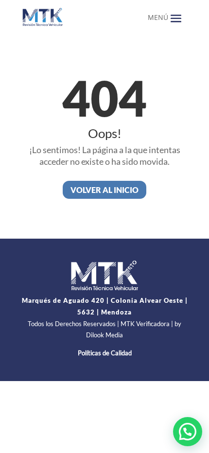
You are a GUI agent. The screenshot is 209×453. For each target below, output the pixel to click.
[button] (187, 431)
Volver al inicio (104, 189)
